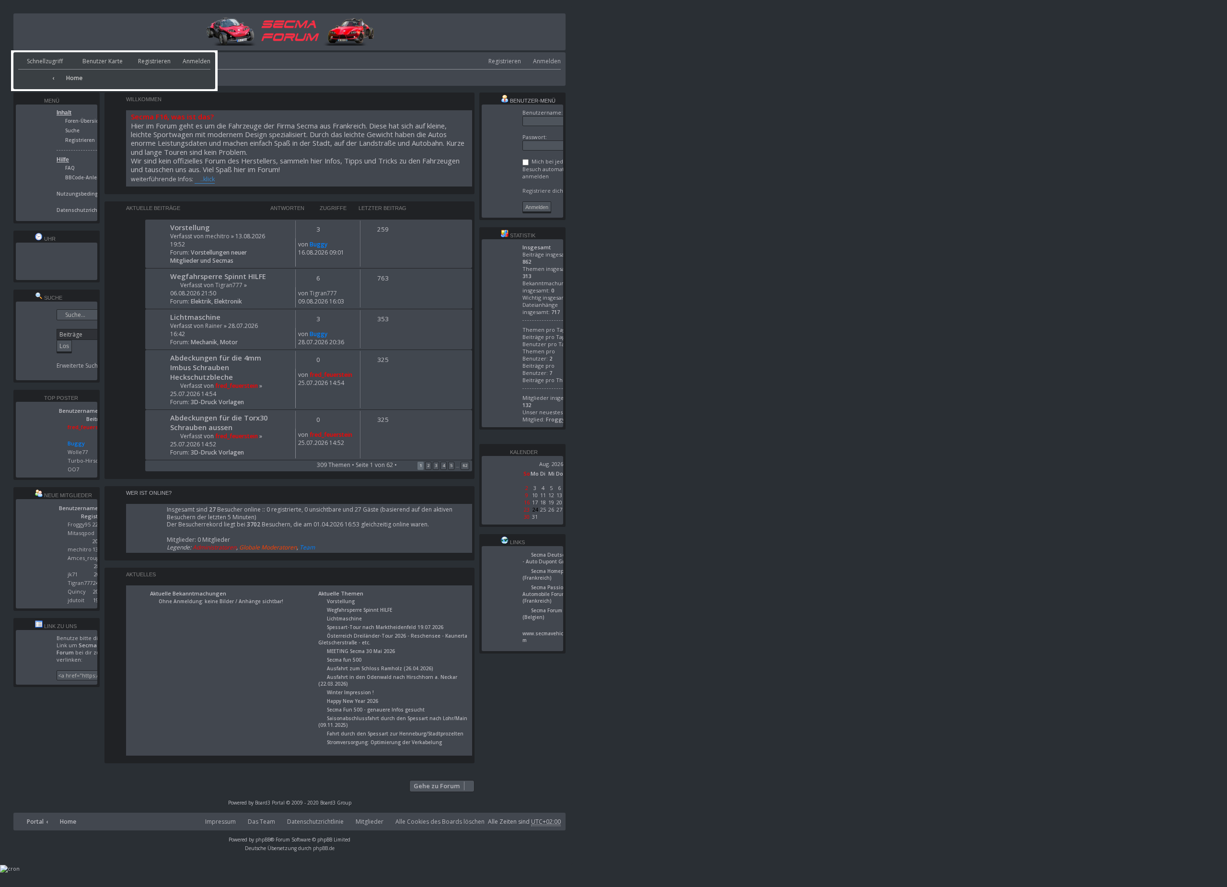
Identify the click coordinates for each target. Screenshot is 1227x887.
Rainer (213, 326)
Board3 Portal (270, 802)
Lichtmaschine (195, 317)
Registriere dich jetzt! (550, 190)
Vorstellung (189, 227)
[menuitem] (94, 61)
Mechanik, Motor (214, 342)
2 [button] (428, 465)
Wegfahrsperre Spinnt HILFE (218, 276)
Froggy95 (79, 524)
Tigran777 (229, 285)
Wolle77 (78, 451)
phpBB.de (324, 848)
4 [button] (443, 465)
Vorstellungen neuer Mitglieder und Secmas (208, 256)
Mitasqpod (81, 533)
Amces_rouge (85, 557)
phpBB (262, 839)
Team (307, 547)
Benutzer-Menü (532, 101)
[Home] (290, 43)
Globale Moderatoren (268, 547)
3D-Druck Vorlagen (217, 402)
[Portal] (34, 74)
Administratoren (214, 547)
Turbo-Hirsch (85, 460)
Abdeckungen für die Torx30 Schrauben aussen (218, 422)
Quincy (77, 591)
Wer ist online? (149, 493)
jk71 (73, 574)
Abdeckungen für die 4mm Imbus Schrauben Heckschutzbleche (215, 367)
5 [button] (451, 465)
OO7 (73, 469)
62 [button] (465, 465)
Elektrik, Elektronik (216, 301)
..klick (207, 179)
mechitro (217, 236)
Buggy (318, 244)
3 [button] (436, 465)
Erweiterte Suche (79, 366)
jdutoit (76, 600)
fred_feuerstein (236, 386)
